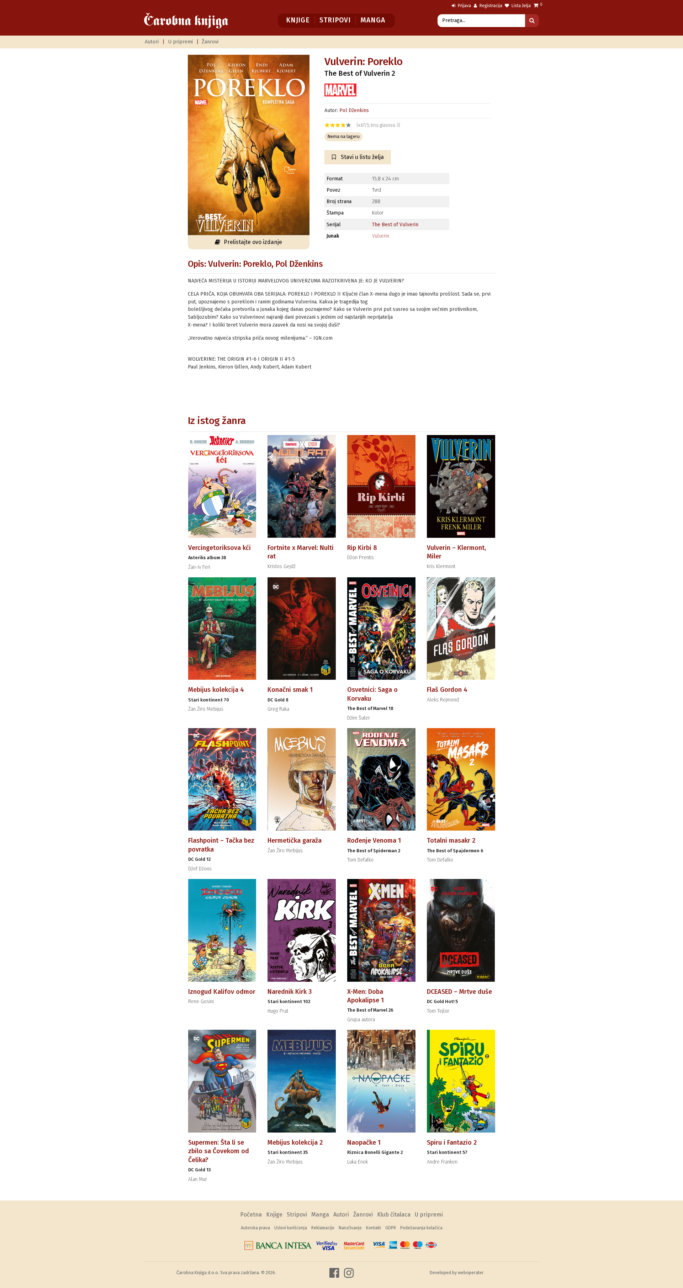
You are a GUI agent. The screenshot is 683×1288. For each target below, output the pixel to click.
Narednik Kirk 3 (290, 992)
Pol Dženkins (354, 110)
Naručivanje (350, 1227)
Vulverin (380, 236)
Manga (372, 20)
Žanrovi (210, 42)
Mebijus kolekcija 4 (216, 690)
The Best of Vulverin (395, 225)
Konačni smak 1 (290, 690)
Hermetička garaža (295, 840)
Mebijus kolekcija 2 (295, 1142)
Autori (152, 42)
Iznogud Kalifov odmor (221, 992)
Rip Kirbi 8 (362, 548)
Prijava (464, 5)
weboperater (471, 1272)
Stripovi (334, 20)
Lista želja (520, 5)
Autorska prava (255, 1227)
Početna (251, 1214)
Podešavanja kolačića (421, 1227)
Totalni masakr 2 (451, 840)
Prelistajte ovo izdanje (253, 242)
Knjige (298, 20)
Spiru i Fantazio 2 (452, 1142)
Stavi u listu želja (361, 157)
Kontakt (373, 1227)
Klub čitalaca (394, 1214)
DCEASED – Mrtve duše (459, 992)
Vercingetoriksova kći (219, 548)
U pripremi (180, 42)
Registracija (490, 5)
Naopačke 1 (364, 1142)
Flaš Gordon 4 (447, 690)
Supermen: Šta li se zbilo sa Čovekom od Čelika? (218, 1151)
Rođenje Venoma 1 (374, 840)
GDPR (390, 1227)
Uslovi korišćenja (290, 1227)
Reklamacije (322, 1227)
